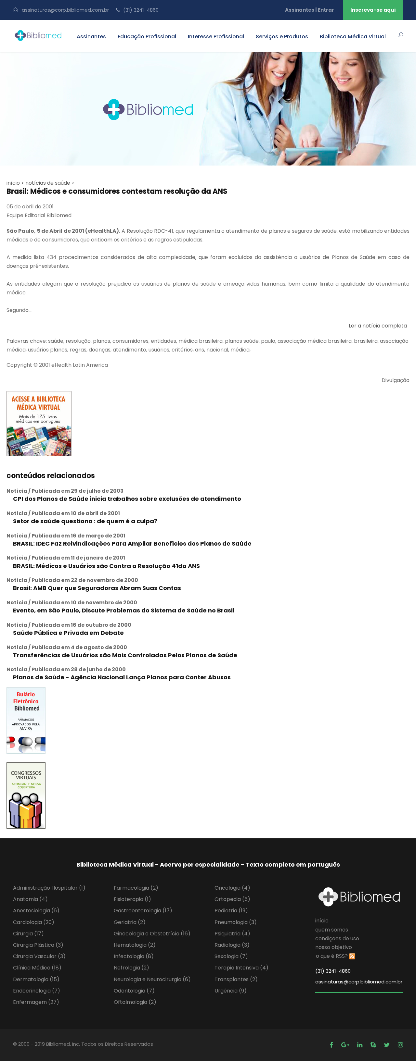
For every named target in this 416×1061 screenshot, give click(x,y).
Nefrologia (131, 967)
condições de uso (337, 938)
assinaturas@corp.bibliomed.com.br (65, 9)
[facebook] (332, 1045)
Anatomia (30, 899)
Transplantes (236, 979)
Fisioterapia (132, 899)
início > (15, 183)
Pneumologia (235, 922)
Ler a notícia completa (378, 325)
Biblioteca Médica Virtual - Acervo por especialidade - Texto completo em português (208, 864)
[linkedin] (360, 1045)
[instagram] (400, 1045)
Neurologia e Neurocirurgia (152, 979)
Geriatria (130, 922)
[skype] (373, 1045)
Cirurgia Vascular (39, 956)
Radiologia (232, 945)
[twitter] (387, 1045)
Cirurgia (28, 933)
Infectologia (134, 956)
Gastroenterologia (143, 910)
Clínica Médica (37, 967)
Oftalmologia (135, 1002)
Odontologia (134, 990)
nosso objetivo (333, 947)
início (322, 920)
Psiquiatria (232, 933)
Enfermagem (36, 1002)
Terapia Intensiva (241, 967)
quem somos (331, 929)
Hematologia (135, 945)
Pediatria (231, 910)
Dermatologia (36, 979)
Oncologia (232, 888)
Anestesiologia (36, 910)
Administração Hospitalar (49, 888)
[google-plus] (346, 1045)
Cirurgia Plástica (38, 945)
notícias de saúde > (49, 183)
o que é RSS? (332, 956)
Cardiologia (33, 922)
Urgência (230, 990)
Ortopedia (232, 899)
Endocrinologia (36, 990)
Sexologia (231, 956)
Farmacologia (136, 888)
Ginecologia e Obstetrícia (152, 933)
